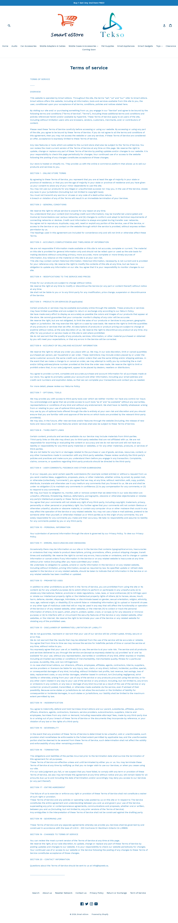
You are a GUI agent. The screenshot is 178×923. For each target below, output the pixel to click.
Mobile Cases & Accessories (84, 46)
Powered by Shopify (100, 914)
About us (47, 893)
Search (35, 893)
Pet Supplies (107, 46)
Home (5, 46)
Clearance (171, 46)
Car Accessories (28, 46)
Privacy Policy (96, 893)
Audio (14, 46)
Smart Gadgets (145, 46)
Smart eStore (82, 914)
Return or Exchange (117, 893)
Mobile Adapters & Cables (52, 46)
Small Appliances (126, 46)
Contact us (81, 893)
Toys (160, 46)
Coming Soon (89, 49)
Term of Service (138, 893)
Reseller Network (63, 893)
